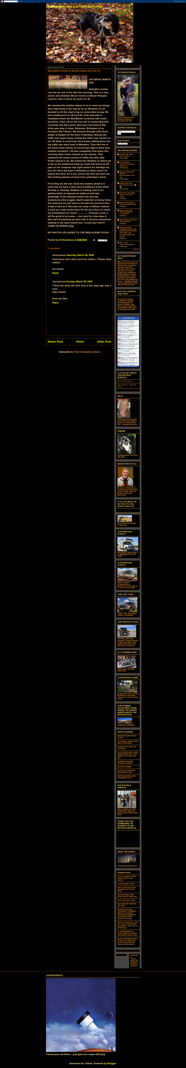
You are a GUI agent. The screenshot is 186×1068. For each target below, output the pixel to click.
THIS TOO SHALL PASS (126, 900)
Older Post (104, 341)
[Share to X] (103, 240)
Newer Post (55, 341)
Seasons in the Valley (127, 193)
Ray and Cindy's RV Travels (126, 172)
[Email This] (99, 240)
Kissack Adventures (126, 202)
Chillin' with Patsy (125, 183)
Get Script (122, 366)
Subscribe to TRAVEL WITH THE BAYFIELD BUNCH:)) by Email (134, 961)
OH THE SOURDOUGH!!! (128, 204)
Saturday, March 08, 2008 (80, 255)
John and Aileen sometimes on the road (127, 228)
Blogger (111, 1063)
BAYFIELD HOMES (124, 767)
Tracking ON (133, 366)
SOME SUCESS (124, 221)
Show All (136, 249)
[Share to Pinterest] (106, 240)
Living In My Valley (126, 154)
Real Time (128, 366)
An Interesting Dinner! (126, 244)
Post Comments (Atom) (87, 352)
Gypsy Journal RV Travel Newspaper (126, 211)
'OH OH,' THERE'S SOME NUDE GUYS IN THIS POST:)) (126, 878)
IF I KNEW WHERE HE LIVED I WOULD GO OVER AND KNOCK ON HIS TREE (127, 933)
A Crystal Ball (124, 214)
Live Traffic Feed (128, 318)
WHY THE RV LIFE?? (125, 381)
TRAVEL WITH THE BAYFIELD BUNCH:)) (74, 6)
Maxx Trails (123, 243)
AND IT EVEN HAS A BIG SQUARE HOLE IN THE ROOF (126, 889)
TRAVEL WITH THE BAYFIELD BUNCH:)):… (127, 332)
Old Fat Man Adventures (128, 220)
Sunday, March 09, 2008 (79, 281)
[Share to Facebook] (104, 240)
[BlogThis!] (101, 240)
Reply (55, 273)
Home (80, 341)
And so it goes (124, 156)
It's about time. (124, 162)
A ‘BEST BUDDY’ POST (126, 884)
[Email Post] (94, 240)
